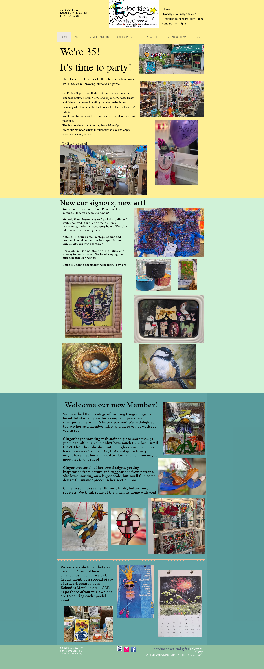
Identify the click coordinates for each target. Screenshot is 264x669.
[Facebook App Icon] (133, 649)
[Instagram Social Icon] (126, 649)
